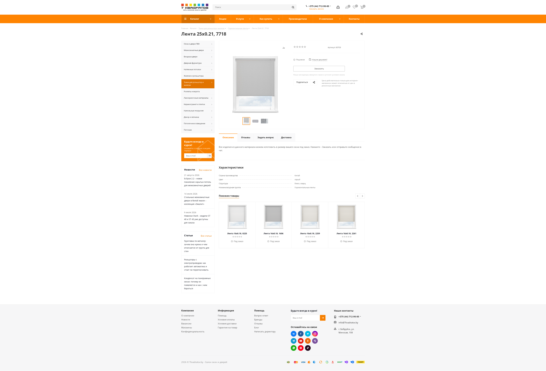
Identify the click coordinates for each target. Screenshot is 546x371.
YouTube (301, 341)
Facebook (301, 334)
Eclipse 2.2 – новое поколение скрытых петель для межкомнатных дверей (197, 182)
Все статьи (206, 235)
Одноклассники (308, 341)
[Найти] (293, 7)
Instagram (315, 334)
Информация (226, 310)
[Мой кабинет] (338, 7)
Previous (357, 196)
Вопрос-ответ (261, 315)
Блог (256, 327)
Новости (185, 319)
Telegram (293, 341)
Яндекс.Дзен (301, 348)
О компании (187, 315)
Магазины (186, 327)
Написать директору (265, 331)
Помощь (222, 315)
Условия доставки (227, 323)
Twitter (308, 334)
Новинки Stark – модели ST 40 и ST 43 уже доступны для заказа (197, 219)
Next (362, 196)
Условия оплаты (226, 319)
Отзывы (258, 323)
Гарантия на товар (227, 327)
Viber (315, 341)
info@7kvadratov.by (348, 322)
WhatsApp (293, 348)
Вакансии (186, 323)
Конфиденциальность (192, 331)
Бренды (258, 319)
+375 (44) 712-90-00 (319, 6)
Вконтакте (293, 334)
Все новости (205, 170)
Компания (187, 310)
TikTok (308, 348)
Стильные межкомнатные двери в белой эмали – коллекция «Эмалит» (196, 200)
